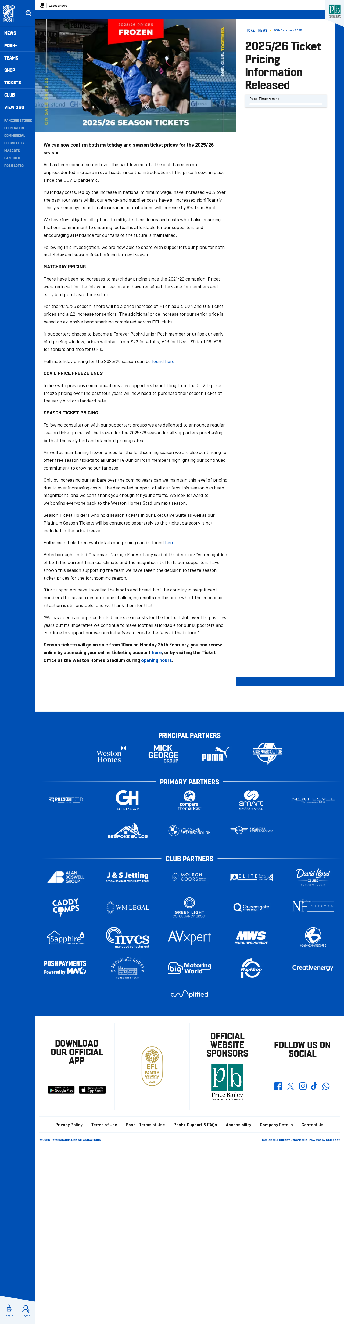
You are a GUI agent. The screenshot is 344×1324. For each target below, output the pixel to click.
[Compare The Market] (189, 800)
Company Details (276, 1124)
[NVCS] (127, 938)
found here (163, 361)
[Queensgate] (251, 907)
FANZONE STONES (18, 120)
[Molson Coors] (189, 877)
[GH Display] (127, 800)
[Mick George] (163, 754)
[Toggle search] (28, 13)
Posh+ (11, 45)
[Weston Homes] (111, 754)
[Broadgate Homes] (127, 968)
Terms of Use (104, 1124)
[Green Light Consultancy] (189, 907)
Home (42, 5)
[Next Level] (313, 800)
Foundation (14, 127)
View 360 (14, 107)
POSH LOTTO (14, 165)
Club (9, 94)
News (10, 33)
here (169, 542)
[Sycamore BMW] (189, 831)
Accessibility (238, 1124)
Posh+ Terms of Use (145, 1124)
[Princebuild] (66, 800)
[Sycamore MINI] (251, 831)
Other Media (299, 1139)
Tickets (12, 82)
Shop (9, 70)
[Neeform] (313, 907)
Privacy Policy (69, 1124)
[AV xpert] (189, 937)
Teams (11, 57)
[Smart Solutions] (251, 800)
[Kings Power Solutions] (267, 754)
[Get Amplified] (189, 994)
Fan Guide (12, 158)
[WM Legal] (127, 907)
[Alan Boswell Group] (66, 877)
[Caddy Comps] (66, 907)
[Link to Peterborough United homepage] (11, 13)
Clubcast (333, 1139)
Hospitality (14, 143)
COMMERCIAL (14, 135)
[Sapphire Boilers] (66, 938)
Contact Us (313, 1124)
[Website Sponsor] (334, 11)
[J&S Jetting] (127, 877)
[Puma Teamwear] (215, 754)
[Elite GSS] (251, 877)
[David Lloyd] (313, 877)
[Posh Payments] (66, 968)
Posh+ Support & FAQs (195, 1124)
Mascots (12, 150)
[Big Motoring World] (189, 968)
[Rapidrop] (251, 968)
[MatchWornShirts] (251, 938)
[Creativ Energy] (313, 968)
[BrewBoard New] (313, 938)
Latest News (58, 5)
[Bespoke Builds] (127, 831)
